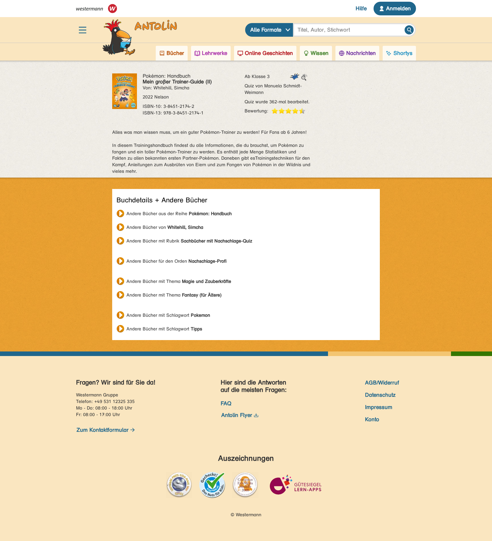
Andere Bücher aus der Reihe (179, 213)
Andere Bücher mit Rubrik (189, 241)
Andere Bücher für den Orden (176, 261)
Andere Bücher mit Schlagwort (168, 315)
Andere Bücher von (164, 227)
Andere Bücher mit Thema (178, 281)
